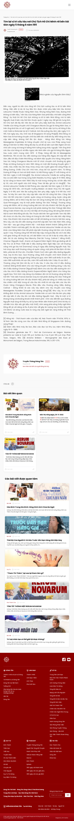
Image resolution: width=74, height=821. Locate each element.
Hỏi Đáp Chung (55, 809)
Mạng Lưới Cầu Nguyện (57, 693)
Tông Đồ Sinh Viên (56, 702)
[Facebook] (64, 659)
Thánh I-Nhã (31, 675)
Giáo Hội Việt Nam (56, 751)
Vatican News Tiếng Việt (34, 755)
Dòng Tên (6, 699)
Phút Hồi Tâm (31, 684)
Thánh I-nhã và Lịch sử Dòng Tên (13, 675)
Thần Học (6, 748)
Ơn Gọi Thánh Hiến (9, 758)
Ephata (29, 764)
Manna (29, 758)
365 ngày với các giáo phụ (35, 771)
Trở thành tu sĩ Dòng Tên (11, 680)
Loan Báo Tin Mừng (56, 686)
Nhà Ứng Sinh (39, 796)
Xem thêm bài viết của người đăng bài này (36, 366)
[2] (28, 175)
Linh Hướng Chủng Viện (57, 683)
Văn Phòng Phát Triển (57, 725)
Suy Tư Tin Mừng (8, 774)
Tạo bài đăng (27, 806)
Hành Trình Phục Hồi (33, 751)
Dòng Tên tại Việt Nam (10, 683)
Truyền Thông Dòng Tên (35, 745)
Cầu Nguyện (7, 771)
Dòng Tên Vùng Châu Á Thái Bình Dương (30, 789)
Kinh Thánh (7, 745)
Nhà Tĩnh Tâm (28, 796)
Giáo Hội (40, 806)
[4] (50, 290)
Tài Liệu (55, 806)
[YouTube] (69, 659)
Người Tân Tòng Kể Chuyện (36, 748)
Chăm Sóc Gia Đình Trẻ (57, 709)
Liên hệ (5, 696)
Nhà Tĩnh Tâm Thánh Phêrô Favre (59, 679)
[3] (64, 183)
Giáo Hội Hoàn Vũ (55, 748)
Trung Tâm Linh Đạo (56, 675)
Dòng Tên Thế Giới (9, 789)
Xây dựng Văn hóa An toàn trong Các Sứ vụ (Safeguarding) (12, 691)
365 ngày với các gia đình (35, 774)
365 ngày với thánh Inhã (35, 768)
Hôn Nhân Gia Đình (9, 761)
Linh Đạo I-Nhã (31, 678)
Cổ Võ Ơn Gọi (54, 715)
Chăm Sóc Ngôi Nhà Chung (59, 712)
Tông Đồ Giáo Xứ (55, 689)
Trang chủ (6, 17)
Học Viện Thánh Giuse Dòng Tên (59, 735)
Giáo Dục (53, 718)
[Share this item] (33, 432)
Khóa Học (53, 758)
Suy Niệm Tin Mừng (9, 777)
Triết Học (6, 751)
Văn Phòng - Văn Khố (57, 731)
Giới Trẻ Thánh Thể (56, 705)
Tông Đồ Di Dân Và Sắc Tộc (59, 699)
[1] (57, 134)
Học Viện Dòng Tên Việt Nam (28, 793)
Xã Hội (5, 764)
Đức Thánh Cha (55, 745)
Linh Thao (30, 681)
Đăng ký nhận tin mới (56, 791)
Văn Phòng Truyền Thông (58, 728)
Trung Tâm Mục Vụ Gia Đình (12, 796)
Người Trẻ (61, 806)
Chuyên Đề (7, 768)
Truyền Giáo (7, 755)
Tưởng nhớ (7, 686)
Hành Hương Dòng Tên (57, 721)
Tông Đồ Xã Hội (55, 696)
